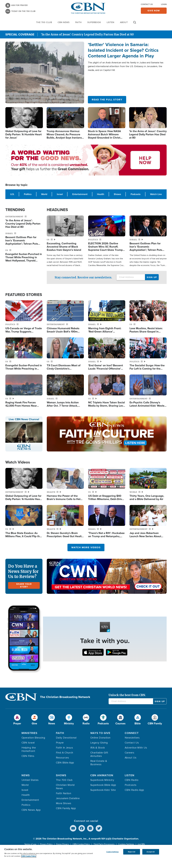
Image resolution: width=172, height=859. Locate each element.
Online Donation (100, 737)
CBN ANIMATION (101, 775)
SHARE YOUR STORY (24, 585)
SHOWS (61, 775)
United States (30, 780)
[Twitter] (99, 828)
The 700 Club (44, 22)
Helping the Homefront (29, 749)
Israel (60, 194)
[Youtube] (73, 828)
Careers (129, 752)
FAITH (78, 22)
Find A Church (64, 752)
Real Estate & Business (98, 762)
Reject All (131, 851)
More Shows (63, 803)
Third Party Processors (103, 844)
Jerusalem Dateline (68, 798)
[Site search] (135, 23)
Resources (62, 757)
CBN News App (31, 810)
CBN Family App (66, 808)
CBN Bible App (65, 762)
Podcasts (136, 194)
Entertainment (79, 194)
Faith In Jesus (64, 747)
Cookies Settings (126, 844)
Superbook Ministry (102, 780)
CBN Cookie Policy (81, 844)
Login (164, 4)
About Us (131, 757)
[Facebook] (81, 828)
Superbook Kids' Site (103, 790)
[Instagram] (90, 828)
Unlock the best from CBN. (127, 695)
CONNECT (132, 733)
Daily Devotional (66, 737)
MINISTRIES (29, 733)
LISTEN (110, 22)
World (44, 194)
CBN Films (28, 756)
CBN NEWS (63, 22)
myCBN (141, 844)
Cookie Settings (112, 851)
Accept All (151, 851)
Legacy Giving (99, 742)
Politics (28, 194)
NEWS (26, 775)
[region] (86, 852)
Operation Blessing (33, 737)
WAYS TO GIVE (100, 733)
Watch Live (156, 194)
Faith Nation (63, 793)
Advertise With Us (136, 747)
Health (100, 194)
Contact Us (147, 4)
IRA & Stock (97, 747)
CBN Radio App (134, 790)
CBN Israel (28, 742)
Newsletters (132, 737)
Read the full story (107, 99)
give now (154, 10)
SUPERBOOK (94, 22)
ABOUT (124, 22)
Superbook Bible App (103, 785)
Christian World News (65, 786)
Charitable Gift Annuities (99, 754)
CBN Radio (131, 780)
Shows (117, 194)
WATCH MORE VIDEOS (86, 547)
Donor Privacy (62, 844)
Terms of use (30, 844)
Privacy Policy (46, 844)
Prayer (60, 742)
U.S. (12, 194)
